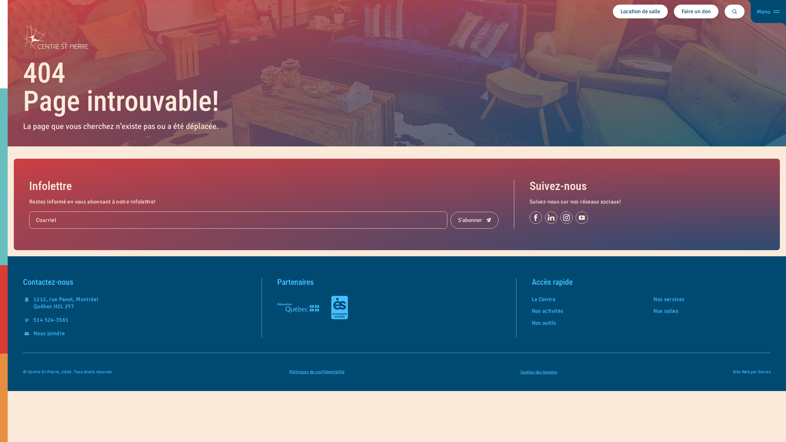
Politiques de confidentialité (316, 371)
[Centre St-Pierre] (56, 37)
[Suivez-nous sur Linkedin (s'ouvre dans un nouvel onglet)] (551, 217)
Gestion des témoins (538, 372)
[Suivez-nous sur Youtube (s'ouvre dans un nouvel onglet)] (582, 217)
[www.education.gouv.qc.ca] (298, 307)
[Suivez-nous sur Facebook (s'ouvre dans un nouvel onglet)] (536, 217)
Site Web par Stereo (752, 372)
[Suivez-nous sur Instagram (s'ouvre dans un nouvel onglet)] (566, 217)
